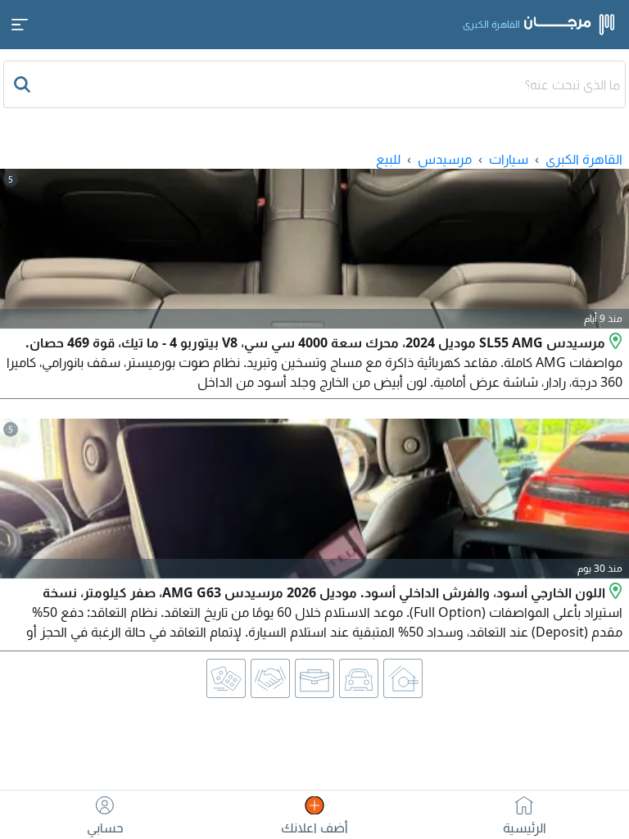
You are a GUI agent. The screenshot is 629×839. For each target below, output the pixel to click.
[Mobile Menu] (19, 24)
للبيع (388, 159)
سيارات (508, 159)
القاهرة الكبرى (583, 159)
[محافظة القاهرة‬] (613, 342)
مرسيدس (445, 159)
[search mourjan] (23, 84)
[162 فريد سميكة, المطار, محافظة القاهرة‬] (613, 592)
